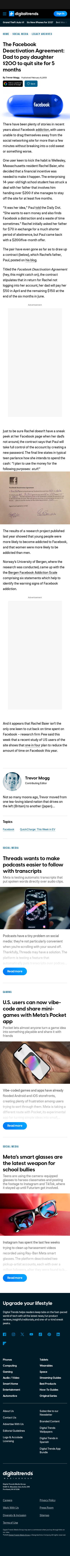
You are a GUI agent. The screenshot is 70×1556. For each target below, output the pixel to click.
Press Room (46, 1507)
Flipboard (4, 1343)
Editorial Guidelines (14, 1430)
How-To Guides (49, 1390)
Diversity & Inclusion (14, 1515)
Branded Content (50, 1421)
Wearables (46, 1366)
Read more (14, 971)
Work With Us (11, 1507)
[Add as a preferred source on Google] (13, 84)
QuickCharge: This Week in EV (37, 829)
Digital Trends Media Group (19, 1535)
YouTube (31, 1334)
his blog (30, 260)
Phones (7, 1360)
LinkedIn (58, 1334)
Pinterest (49, 1334)
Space (43, 1372)
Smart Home (10, 1384)
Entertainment (11, 1390)
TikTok (40, 1334)
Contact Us (9, 1417)
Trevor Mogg (12, 77)
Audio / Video (11, 1378)
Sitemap (44, 1515)
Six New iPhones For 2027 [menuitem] (40, 22)
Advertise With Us (13, 1424)
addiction (42, 129)
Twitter (22, 1334)
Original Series (48, 1396)
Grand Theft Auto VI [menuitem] (13, 22)
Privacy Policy (47, 1500)
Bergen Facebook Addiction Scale (32, 572)
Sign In (60, 14)
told (38, 207)
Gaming (8, 1372)
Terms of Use (10, 1522)
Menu (4, 13)
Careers (7, 1500)
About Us (8, 1411)
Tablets (44, 1360)
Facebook (8, 829)
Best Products (48, 1384)
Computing (10, 1366)
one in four (32, 745)
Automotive (10, 1396)
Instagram (13, 1334)
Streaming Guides (50, 1378)
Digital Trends (20, 18)
